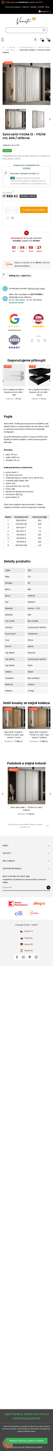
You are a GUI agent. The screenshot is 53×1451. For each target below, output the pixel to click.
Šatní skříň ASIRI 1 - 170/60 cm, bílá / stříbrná (27, 808)
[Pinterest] (45, 340)
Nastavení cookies (34, 1447)
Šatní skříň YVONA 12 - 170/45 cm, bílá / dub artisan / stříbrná (39, 735)
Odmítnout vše (17, 1447)
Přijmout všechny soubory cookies (26, 1440)
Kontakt (41, 7)
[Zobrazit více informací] (38, 174)
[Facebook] (17, 957)
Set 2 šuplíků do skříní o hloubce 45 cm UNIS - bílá (13, 392)
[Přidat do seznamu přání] (8, 218)
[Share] (32, 340)
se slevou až (24, 2)
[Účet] (35, 39)
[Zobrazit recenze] (38, 321)
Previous (3, 119)
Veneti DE (28, 944)
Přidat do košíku (35, 210)
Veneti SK (28, 938)
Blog (47, 7)
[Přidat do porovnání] (13, 217)
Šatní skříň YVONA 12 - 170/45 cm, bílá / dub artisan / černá (14, 735)
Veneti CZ (28, 931)
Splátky (34, 7)
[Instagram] (36, 957)
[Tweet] (39, 340)
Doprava (25, 7)
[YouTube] (23, 957)
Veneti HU (28, 950)
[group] (26, 794)
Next (49, 119)
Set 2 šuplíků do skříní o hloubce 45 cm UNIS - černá (39, 392)
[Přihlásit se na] (48, 887)
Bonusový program (13, 7)
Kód (5, 145)
